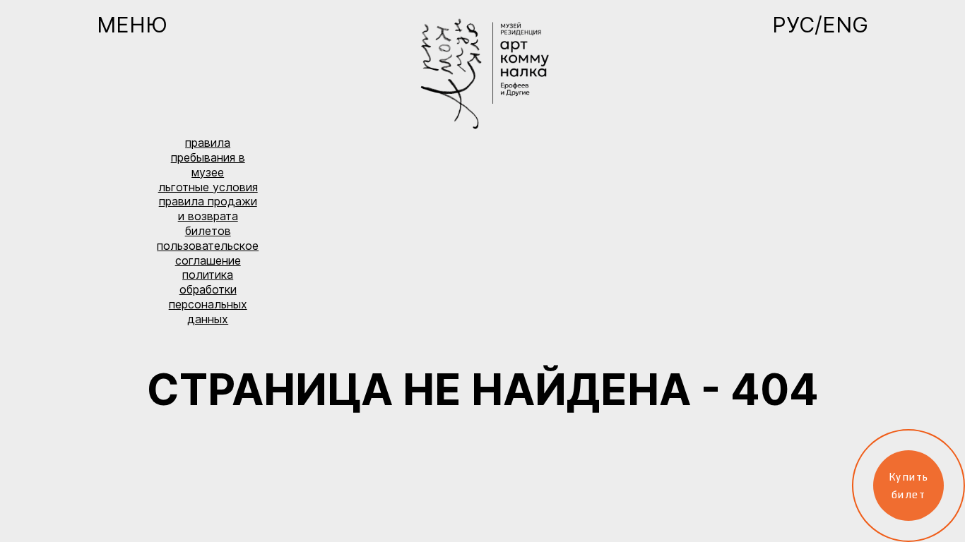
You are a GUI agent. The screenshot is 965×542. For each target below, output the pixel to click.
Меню (132, 24)
